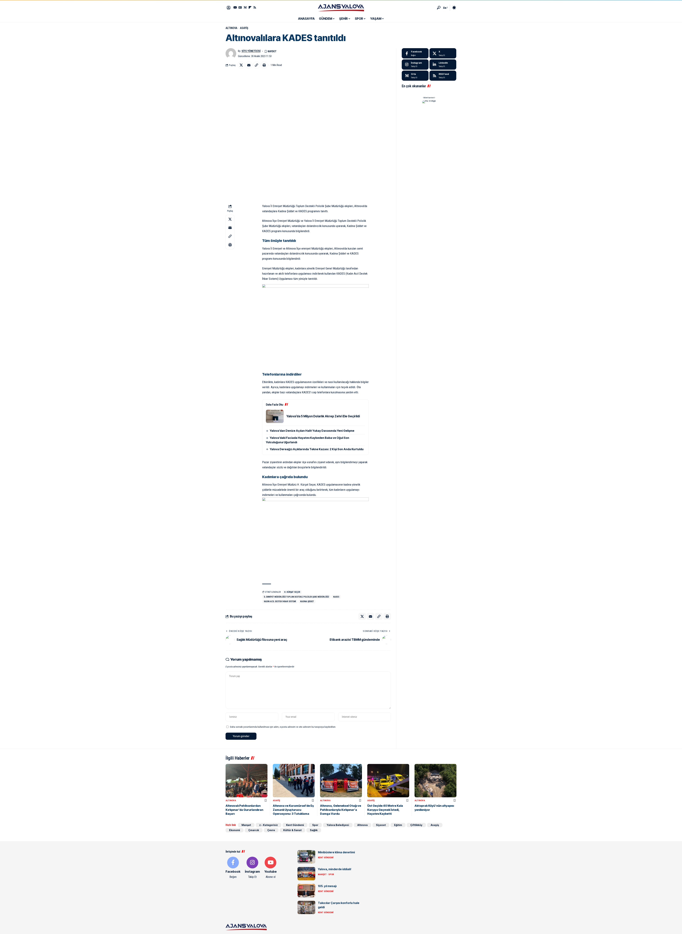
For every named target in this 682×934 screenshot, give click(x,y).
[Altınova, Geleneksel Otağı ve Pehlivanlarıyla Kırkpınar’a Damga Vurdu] (341, 780)
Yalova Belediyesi (338, 824)
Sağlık (314, 830)
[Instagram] (415, 64)
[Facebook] (415, 53)
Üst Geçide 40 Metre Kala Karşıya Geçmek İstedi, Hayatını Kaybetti (385, 809)
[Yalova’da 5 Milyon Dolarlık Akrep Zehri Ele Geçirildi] (275, 416)
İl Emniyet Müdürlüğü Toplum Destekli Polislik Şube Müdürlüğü (296, 597)
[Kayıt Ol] (228, 8)
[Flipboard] (250, 7)
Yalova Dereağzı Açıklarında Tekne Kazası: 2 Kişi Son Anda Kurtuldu (317, 449)
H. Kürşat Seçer (292, 592)
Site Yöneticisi (251, 51)
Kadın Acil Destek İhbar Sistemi (280, 601)
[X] (442, 53)
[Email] (248, 65)
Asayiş (244, 28)
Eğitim (398, 824)
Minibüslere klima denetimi (336, 852)
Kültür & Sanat (292, 830)
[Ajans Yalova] (341, 8)
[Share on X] (241, 65)
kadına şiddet (307, 601)
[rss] (442, 76)
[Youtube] (270, 868)
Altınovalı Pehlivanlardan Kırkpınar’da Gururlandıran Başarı (244, 809)
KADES (336, 597)
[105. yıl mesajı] (306, 890)
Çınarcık (253, 830)
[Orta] (245, 7)
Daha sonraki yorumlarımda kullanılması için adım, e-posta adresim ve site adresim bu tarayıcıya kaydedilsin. (283, 726)
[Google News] (240, 7)
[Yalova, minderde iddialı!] (306, 873)
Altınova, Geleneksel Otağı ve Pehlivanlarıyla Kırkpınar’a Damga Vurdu (340, 809)
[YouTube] (235, 7)
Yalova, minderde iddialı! (334, 869)
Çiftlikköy (416, 824)
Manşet (246, 824)
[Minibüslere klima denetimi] (306, 856)
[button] (438, 7)
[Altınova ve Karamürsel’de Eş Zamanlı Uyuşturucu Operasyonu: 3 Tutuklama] (294, 780)
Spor (315, 824)
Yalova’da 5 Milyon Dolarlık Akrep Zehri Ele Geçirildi (323, 416)
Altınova (231, 28)
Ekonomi (234, 830)
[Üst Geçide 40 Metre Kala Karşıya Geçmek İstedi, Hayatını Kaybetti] (388, 780)
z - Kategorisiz (268, 824)
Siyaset (381, 824)
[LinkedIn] (442, 64)
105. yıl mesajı (327, 886)
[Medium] (415, 76)
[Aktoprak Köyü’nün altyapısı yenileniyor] (435, 780)
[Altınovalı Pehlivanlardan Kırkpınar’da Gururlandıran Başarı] (246, 780)
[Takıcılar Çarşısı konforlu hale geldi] (306, 907)
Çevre (271, 830)
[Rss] (254, 7)
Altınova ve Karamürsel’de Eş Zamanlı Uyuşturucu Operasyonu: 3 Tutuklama (293, 809)
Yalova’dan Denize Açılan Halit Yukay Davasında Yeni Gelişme (312, 430)
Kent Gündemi (295, 824)
